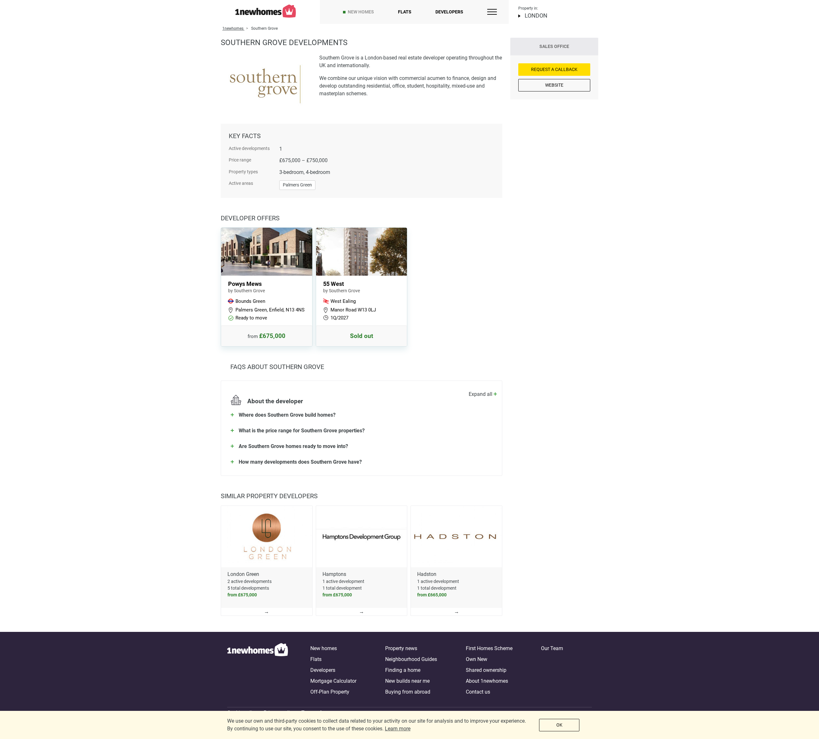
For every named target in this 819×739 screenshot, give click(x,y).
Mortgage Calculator (333, 681)
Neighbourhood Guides (411, 659)
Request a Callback (554, 69)
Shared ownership (486, 670)
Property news (401, 648)
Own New (476, 659)
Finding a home (402, 670)
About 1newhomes (487, 681)
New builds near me (407, 681)
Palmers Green (297, 184)
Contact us (478, 692)
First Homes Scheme (489, 648)
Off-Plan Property (329, 692)
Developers (449, 11)
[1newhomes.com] (257, 670)
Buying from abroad (407, 692)
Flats (404, 11)
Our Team (552, 648)
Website (554, 85)
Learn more (397, 729)
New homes (361, 11)
